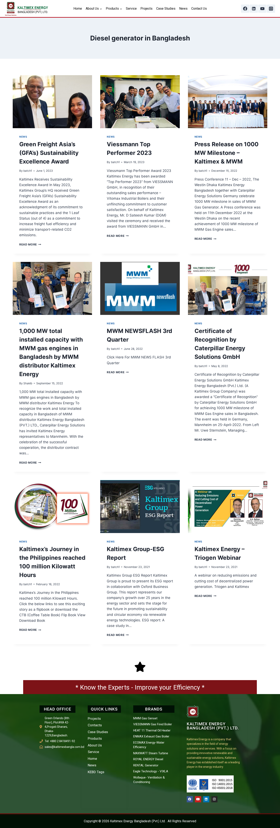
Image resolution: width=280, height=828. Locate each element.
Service (131, 8)
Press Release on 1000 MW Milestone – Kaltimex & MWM (226, 153)
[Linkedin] (254, 9)
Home (77, 8)
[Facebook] (245, 9)
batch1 (27, 170)
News (183, 8)
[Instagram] (271, 9)
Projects (146, 8)
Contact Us (199, 8)
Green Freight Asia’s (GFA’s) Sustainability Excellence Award (49, 153)
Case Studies (165, 8)
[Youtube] (198, 799)
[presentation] (52, 101)
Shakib (27, 383)
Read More (30, 244)
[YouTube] (262, 9)
